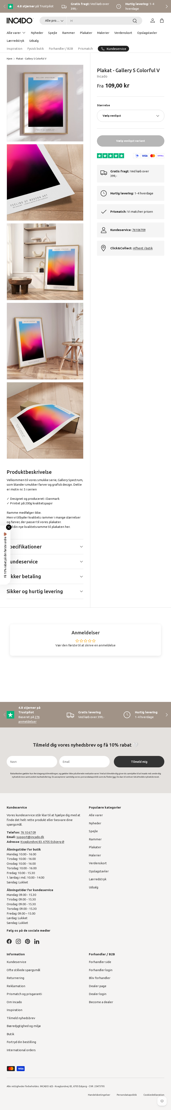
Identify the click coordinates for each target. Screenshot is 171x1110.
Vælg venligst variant (130, 140)
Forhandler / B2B (61, 48)
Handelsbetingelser (99, 1095)
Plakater (86, 33)
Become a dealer (101, 1002)
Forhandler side (100, 962)
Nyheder (37, 33)
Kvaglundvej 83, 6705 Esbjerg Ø (42, 841)
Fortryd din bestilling (21, 1042)
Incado (102, 76)
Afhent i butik (143, 248)
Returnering (15, 978)
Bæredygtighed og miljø (24, 1026)
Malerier (103, 33)
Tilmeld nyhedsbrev (21, 1018)
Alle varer (96, 815)
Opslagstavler (147, 33)
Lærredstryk (15, 40)
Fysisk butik (35, 48)
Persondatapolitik (127, 1095)
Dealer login (97, 994)
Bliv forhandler (99, 978)
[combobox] (91, 21)
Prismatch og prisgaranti (24, 994)
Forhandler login (100, 970)
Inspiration (14, 48)
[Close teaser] (8, 527)
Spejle (52, 33)
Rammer (68, 33)
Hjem (9, 58)
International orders (21, 1050)
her (67, 526)
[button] (161, 20)
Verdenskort (123, 33)
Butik (10, 1034)
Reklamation (16, 986)
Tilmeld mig (139, 761)
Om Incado (14, 1002)
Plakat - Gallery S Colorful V (31, 58)
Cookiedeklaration (153, 1095)
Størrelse (103, 105)
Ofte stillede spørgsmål (23, 970)
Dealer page (97, 986)
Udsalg (34, 40)
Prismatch (85, 48)
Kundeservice (16, 962)
